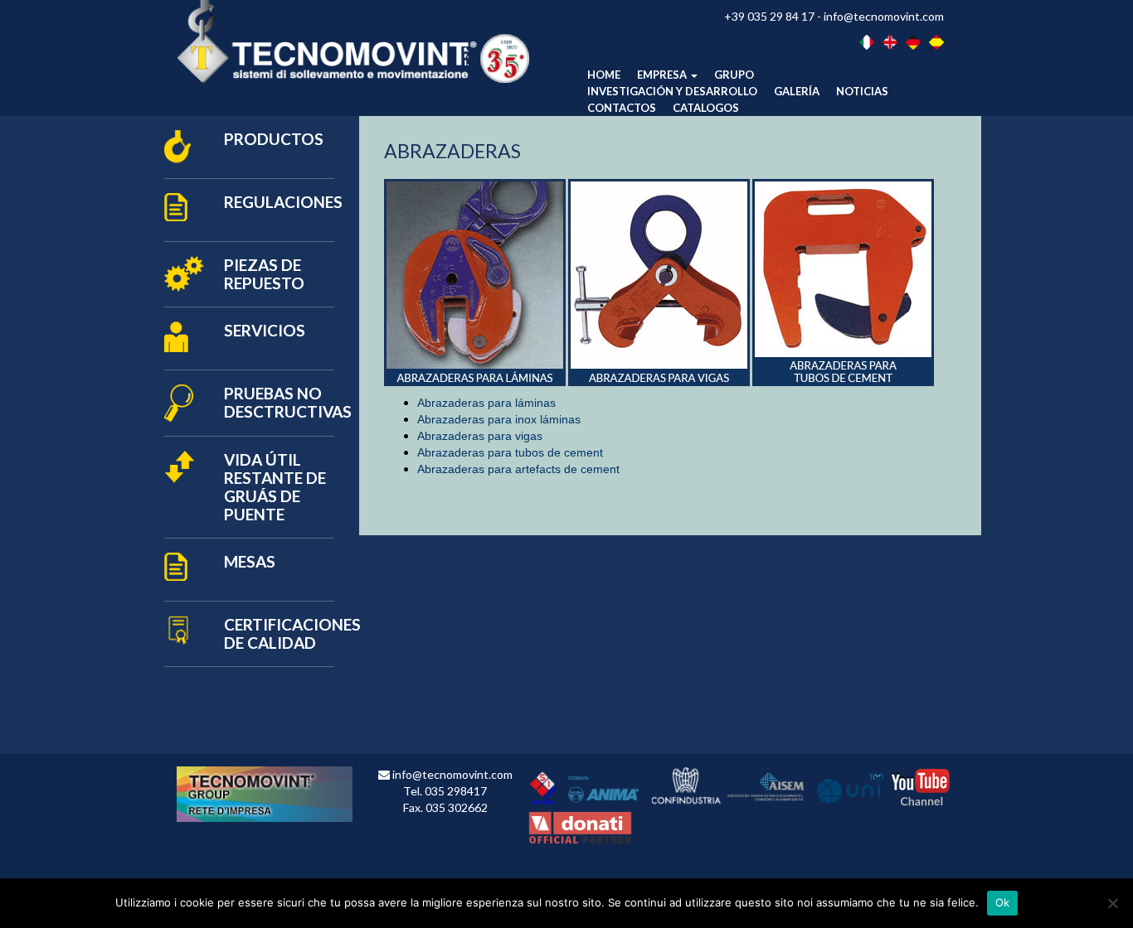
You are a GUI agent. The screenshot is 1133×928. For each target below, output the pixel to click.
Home (603, 74)
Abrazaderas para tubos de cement (510, 452)
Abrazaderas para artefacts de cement (518, 469)
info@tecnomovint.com (884, 16)
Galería (796, 91)
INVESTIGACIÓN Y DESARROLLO (672, 91)
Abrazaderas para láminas (486, 402)
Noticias (862, 91)
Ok (1002, 902)
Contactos (621, 107)
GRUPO (734, 74)
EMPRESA (663, 74)
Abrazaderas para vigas (479, 435)
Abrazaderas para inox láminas (499, 419)
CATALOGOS (706, 107)
